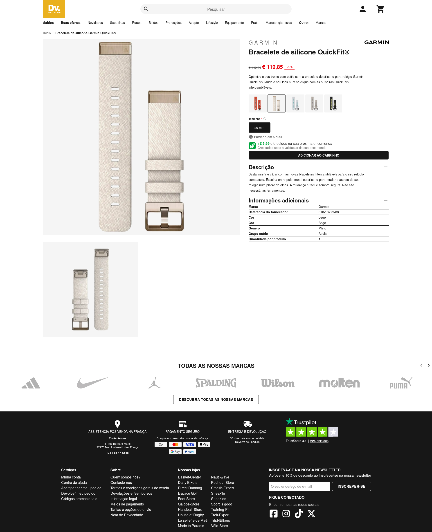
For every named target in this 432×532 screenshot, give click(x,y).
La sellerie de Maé (192, 520)
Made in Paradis (191, 525)
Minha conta (71, 477)
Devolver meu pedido (78, 493)
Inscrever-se (351, 486)
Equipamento (234, 22)
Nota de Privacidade (126, 514)
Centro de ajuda (74, 482)
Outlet (303, 22)
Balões (153, 22)
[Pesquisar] (146, 9)
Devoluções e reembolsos (131, 493)
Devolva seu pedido (247, 442)
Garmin (263, 42)
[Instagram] (286, 514)
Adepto (194, 22)
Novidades (95, 22)
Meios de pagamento (127, 504)
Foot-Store (186, 498)
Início (47, 33)
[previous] (421, 366)
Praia (255, 22)
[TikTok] (298, 514)
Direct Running (190, 487)
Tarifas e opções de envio (130, 509)
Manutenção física (279, 22)
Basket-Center (189, 477)
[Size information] (264, 118)
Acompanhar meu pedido (81, 487)
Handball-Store (190, 509)
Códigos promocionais (79, 498)
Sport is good (221, 504)
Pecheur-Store (222, 482)
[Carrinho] (380, 8)
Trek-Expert (220, 514)
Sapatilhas (117, 22)
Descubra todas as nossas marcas (216, 399)
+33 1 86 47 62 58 (117, 453)
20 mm (259, 127)
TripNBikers (220, 520)
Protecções (174, 22)
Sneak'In (218, 493)
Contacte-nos (117, 438)
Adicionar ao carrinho (318, 155)
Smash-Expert (222, 487)
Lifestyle (212, 22)
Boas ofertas (71, 22)
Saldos (48, 22)
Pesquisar (216, 9)
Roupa (137, 22)
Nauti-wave (220, 477)
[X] (311, 514)
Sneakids (218, 498)
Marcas (321, 22)
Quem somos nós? (125, 477)
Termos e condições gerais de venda (139, 487)
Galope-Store (188, 504)
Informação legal (123, 498)
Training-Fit (220, 509)
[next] (428, 366)
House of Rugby (191, 514)
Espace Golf (188, 493)
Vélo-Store (219, 525)
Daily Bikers (187, 482)
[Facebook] (273, 514)
